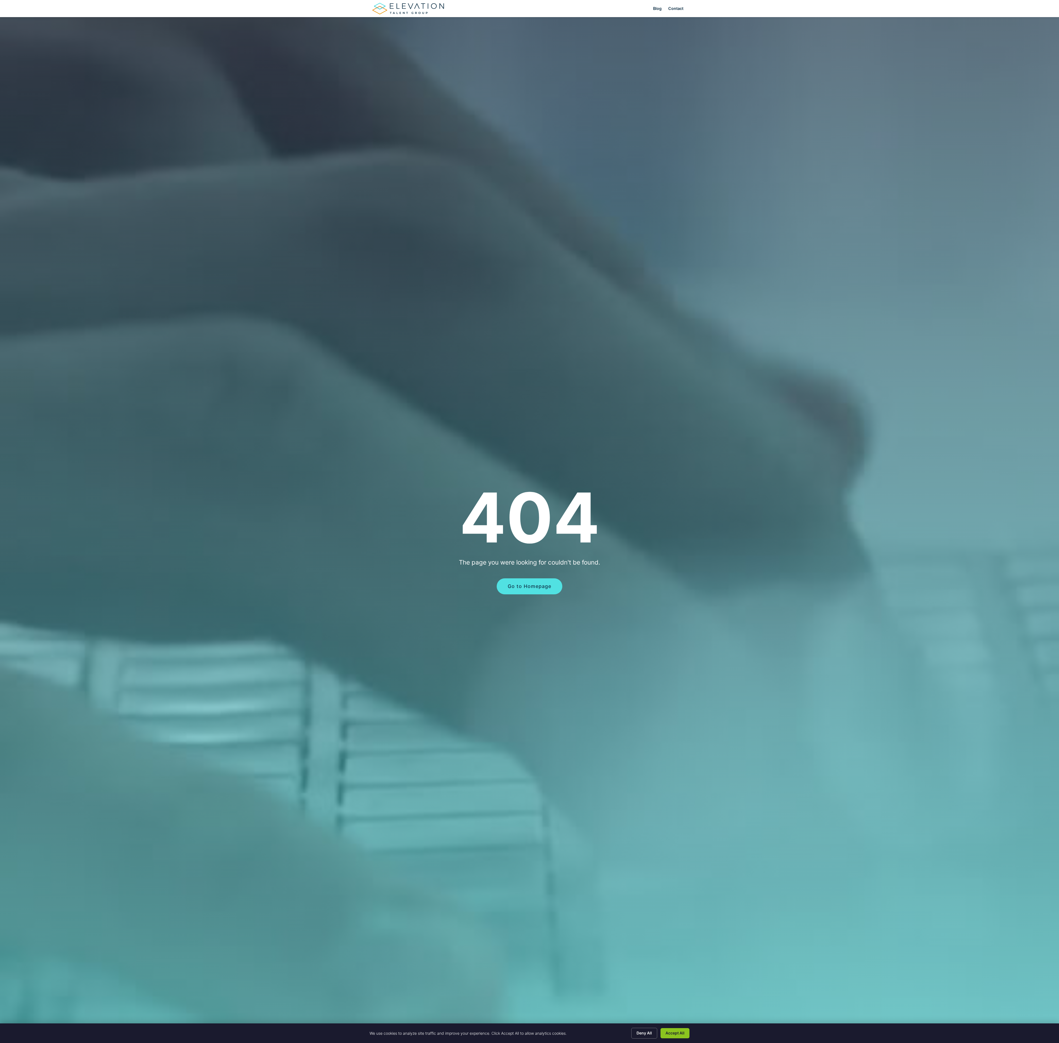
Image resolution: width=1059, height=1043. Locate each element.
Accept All (674, 1033)
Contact (675, 8)
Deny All (644, 1033)
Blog (657, 8)
